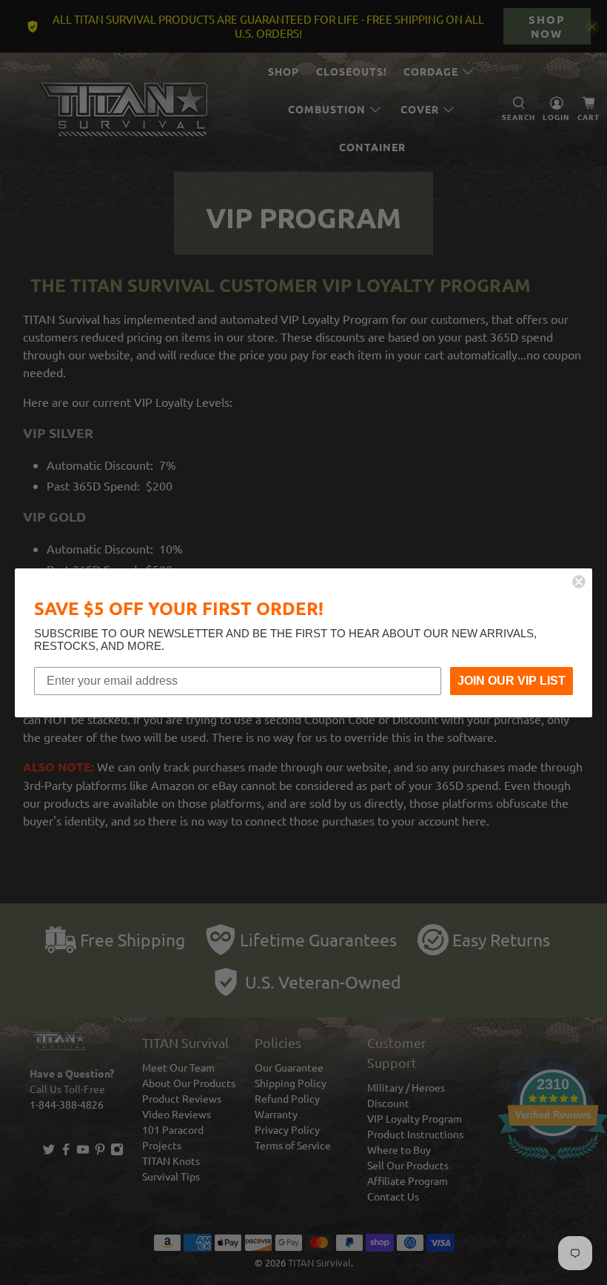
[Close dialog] (578, 581)
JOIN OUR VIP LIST (511, 680)
